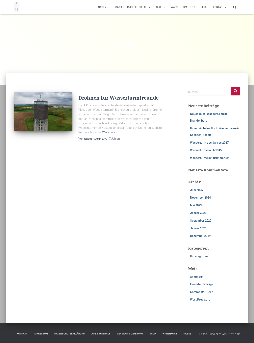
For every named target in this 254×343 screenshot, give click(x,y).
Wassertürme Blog (183, 7)
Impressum (41, 333)
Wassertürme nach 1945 (206, 150)
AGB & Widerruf (100, 333)
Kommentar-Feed (201, 292)
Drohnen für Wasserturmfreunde (118, 97)
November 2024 (200, 197)
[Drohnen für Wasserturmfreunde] (43, 111)
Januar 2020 (198, 228)
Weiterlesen (109, 132)
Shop (159, 7)
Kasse (187, 333)
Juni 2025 (196, 190)
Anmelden (196, 276)
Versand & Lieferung (130, 333)
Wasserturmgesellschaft (131, 7)
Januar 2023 (198, 212)
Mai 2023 (196, 205)
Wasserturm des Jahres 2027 (209, 142)
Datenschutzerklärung (69, 333)
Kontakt (218, 7)
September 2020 (200, 220)
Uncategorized (200, 256)
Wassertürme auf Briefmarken (209, 157)
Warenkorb (170, 333)
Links (204, 7)
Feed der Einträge (201, 284)
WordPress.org (200, 299)
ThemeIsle (233, 334)
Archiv (102, 7)
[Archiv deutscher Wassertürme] (16, 7)
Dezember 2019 (200, 235)
